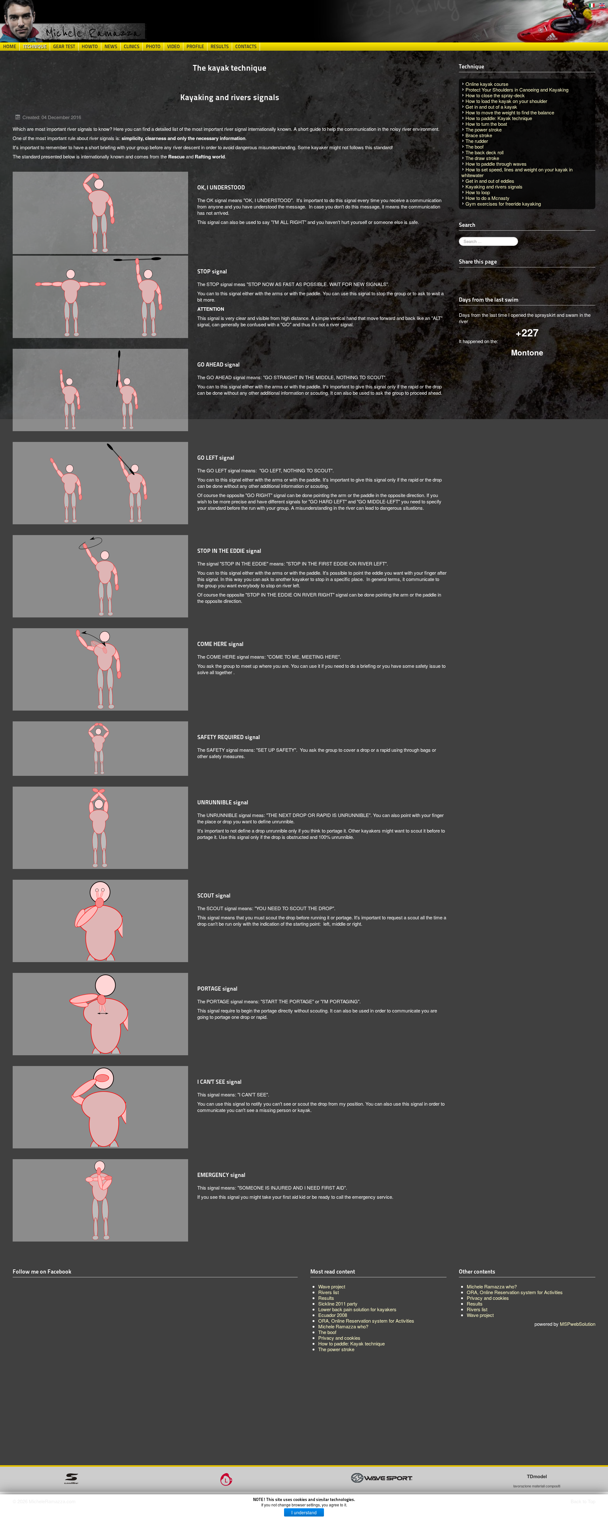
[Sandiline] (71, 1477)
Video (173, 46)
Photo (153, 46)
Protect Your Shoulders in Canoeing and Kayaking (517, 89)
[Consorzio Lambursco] (226, 1478)
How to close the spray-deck (495, 95)
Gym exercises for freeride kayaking (503, 203)
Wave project (480, 1315)
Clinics (131, 46)
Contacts (245, 46)
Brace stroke (479, 135)
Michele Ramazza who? (492, 1286)
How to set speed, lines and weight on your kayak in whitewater (517, 172)
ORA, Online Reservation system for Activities (515, 1292)
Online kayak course (487, 83)
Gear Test (64, 46)
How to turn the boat (486, 123)
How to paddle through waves (496, 163)
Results (220, 46)
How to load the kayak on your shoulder (506, 101)
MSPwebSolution (577, 1323)
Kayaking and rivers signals (494, 186)
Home (9, 46)
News (110, 46)
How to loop (478, 192)
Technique (35, 46)
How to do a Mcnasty (488, 198)
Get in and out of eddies (490, 180)
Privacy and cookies (488, 1297)
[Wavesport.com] (381, 1477)
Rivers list (477, 1309)
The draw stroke (482, 158)
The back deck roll (485, 152)
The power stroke (484, 129)
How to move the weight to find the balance (510, 112)
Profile (195, 46)
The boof (475, 146)
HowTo (90, 46)
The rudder (477, 140)
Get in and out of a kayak (491, 106)
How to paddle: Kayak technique (499, 118)
